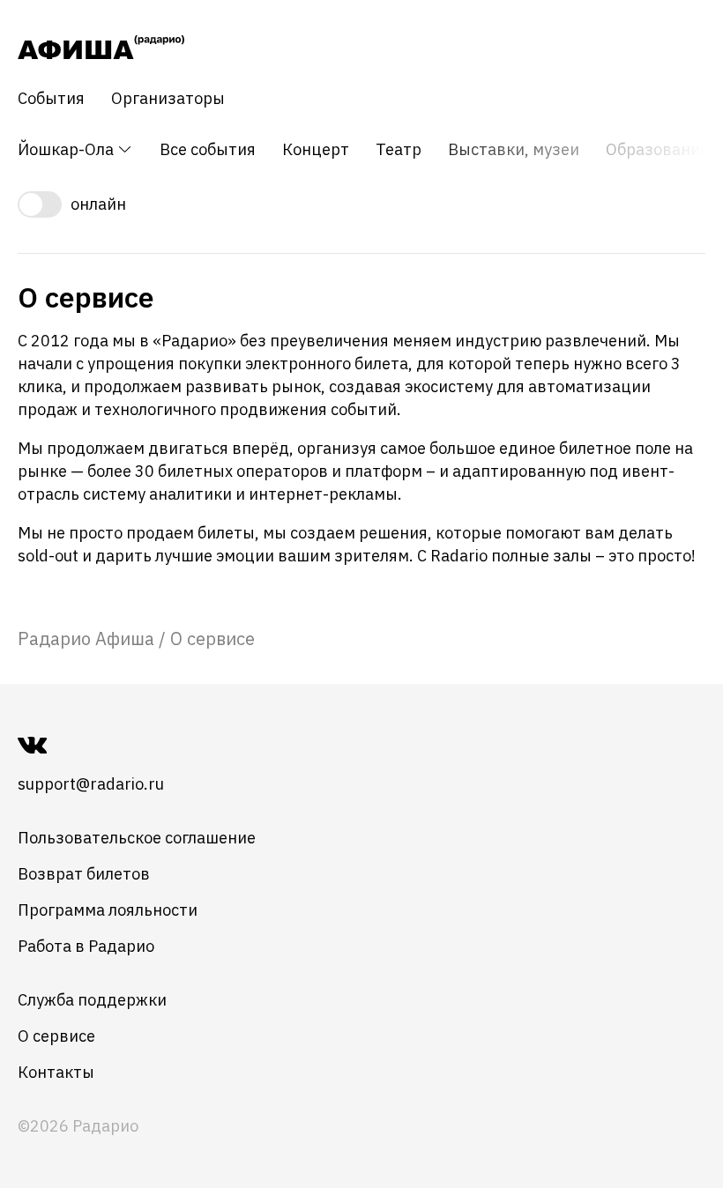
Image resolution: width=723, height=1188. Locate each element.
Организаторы (168, 98)
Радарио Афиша (86, 638)
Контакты (56, 1072)
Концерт (315, 150)
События (51, 98)
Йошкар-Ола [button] (67, 149)
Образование (657, 150)
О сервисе (56, 1036)
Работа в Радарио (86, 946)
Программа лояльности (108, 910)
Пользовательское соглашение (137, 837)
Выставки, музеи (513, 150)
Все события (208, 150)
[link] (86, 638)
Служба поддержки (92, 1000)
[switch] (361, 204)
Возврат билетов (84, 874)
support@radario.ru (91, 784)
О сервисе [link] (212, 638)
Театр (398, 150)
